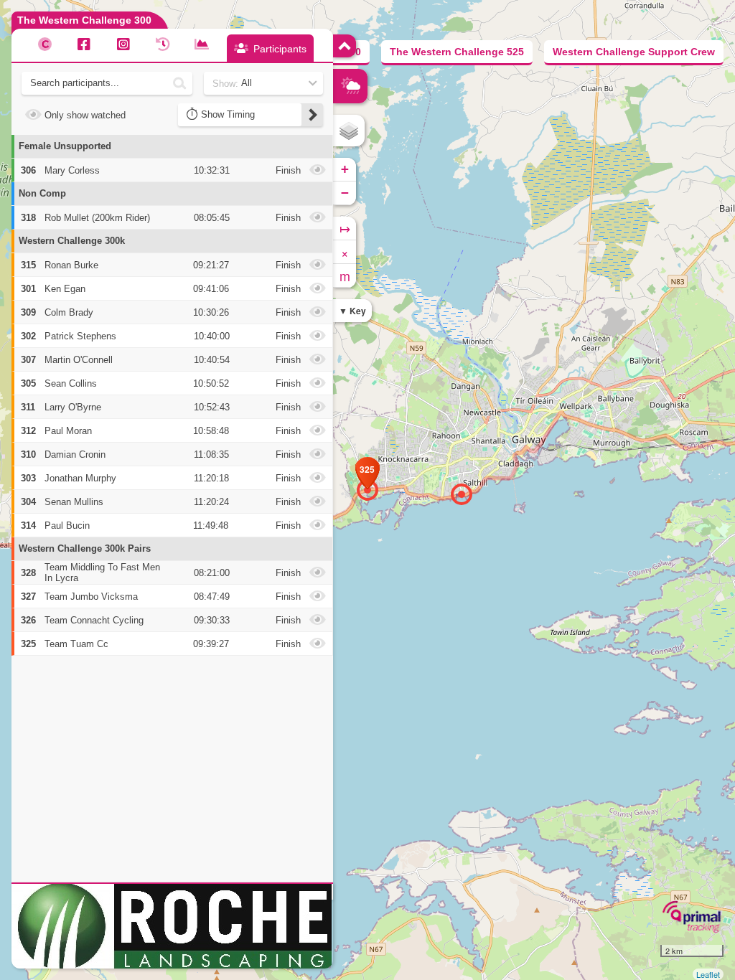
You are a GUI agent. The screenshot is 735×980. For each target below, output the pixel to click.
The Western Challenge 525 (457, 51)
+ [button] (345, 168)
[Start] (461, 494)
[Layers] (349, 130)
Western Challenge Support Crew (634, 51)
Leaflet (708, 974)
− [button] (345, 192)
